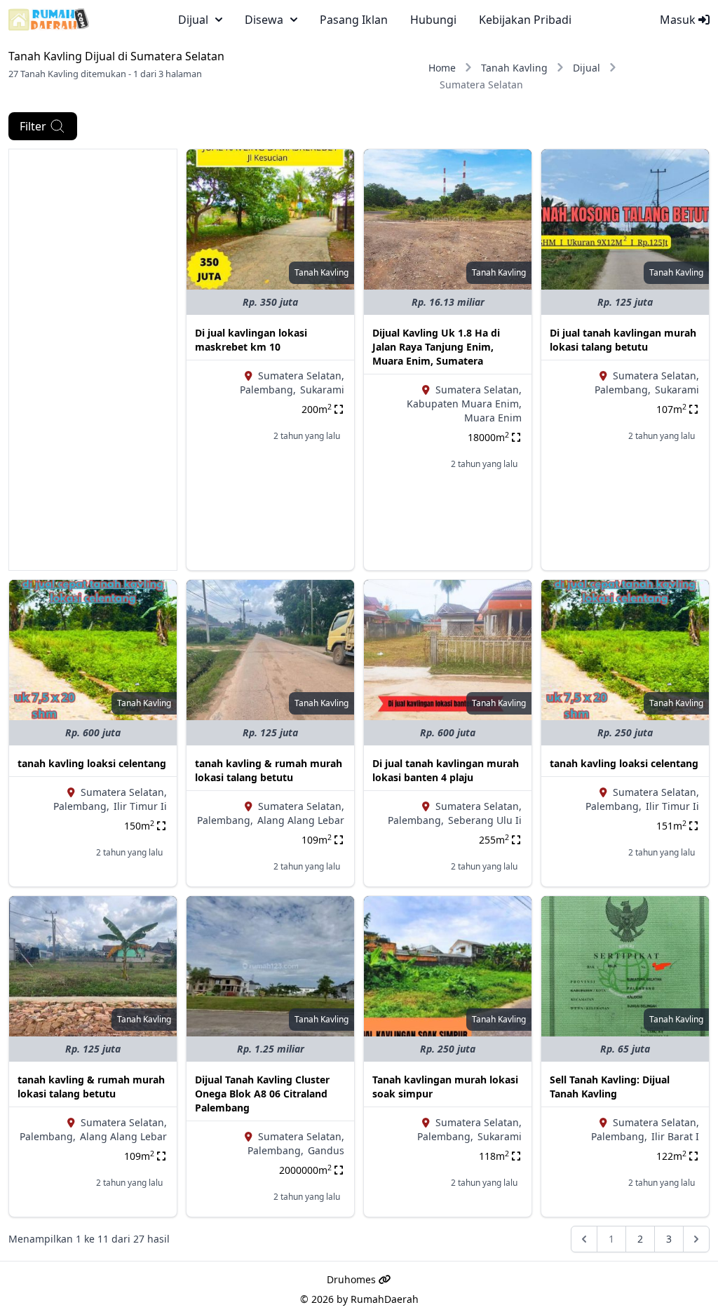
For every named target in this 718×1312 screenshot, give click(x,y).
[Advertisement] (93, 359)
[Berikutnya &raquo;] (696, 1239)
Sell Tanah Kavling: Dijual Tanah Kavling (610, 1086)
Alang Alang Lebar (300, 820)
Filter (33, 126)
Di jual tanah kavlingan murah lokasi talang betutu (623, 339)
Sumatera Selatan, (301, 375)
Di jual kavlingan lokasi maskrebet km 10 (251, 339)
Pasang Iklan (354, 19)
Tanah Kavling (514, 67)
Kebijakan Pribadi (525, 19)
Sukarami (322, 389)
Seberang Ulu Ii (485, 820)
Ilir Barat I (675, 1136)
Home (442, 67)
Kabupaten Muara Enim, (464, 403)
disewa (264, 19)
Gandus (326, 1150)
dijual (193, 19)
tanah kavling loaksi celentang (92, 763)
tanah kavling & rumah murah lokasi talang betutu (268, 770)
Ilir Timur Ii (140, 806)
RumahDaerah (385, 1299)
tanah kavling (321, 272)
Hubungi (433, 19)
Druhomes (353, 1279)
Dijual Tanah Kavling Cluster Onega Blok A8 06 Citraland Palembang (262, 1093)
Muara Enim (493, 417)
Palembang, (268, 389)
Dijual (586, 67)
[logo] (48, 19)
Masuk (679, 19)
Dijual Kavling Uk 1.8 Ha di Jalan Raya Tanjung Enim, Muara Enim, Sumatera (436, 346)
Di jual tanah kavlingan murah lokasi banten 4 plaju (445, 770)
